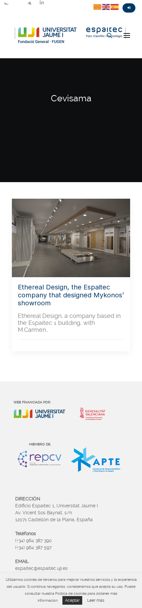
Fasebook (18, 2)
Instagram (29, 2)
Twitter (6, 2)
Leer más (95, 600)
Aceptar (72, 600)
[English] (106, 6)
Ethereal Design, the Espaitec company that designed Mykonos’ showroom (71, 295)
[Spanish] (115, 6)
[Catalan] (97, 6)
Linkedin (41, 2)
